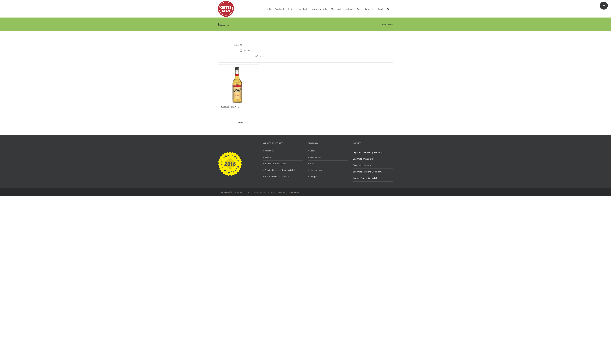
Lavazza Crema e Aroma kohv (365, 178)
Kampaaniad (315, 157)
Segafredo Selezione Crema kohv (367, 171)
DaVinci (259, 56)
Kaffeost (268, 157)
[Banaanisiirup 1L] (238, 83)
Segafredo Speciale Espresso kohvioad (281, 170)
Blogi (312, 150)
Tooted (237, 45)
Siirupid (248, 50)
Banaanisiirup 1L (230, 106)
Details (240, 123)
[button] (388, 9)
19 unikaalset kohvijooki (275, 163)
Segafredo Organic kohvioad (277, 176)
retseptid (314, 176)
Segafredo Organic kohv (363, 159)
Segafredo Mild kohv (362, 165)
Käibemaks (269, 150)
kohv (312, 163)
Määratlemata (316, 170)
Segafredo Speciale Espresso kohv (368, 152)
